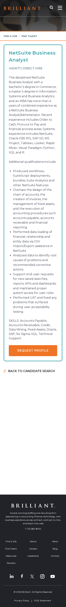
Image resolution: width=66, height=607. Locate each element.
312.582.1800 (34, 528)
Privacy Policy (21, 600)
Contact (55, 555)
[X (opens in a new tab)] (32, 576)
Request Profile (33, 350)
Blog (55, 548)
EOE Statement (42, 600)
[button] (53, 8)
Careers (33, 548)
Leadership (33, 555)
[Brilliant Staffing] (23, 8)
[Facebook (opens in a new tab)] (21, 576)
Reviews (11, 563)
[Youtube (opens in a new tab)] (52, 576)
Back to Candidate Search (31, 371)
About (33, 541)
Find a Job (10, 36)
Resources (11, 555)
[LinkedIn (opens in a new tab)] (11, 576)
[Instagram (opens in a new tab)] (42, 576)
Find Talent (29, 36)
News (55, 541)
